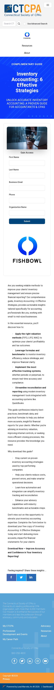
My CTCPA (8, 626)
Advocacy (46, 626)
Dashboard (47, 687)
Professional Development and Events (15, 633)
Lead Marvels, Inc (25, 687)
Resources (46, 631)
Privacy (6, 679)
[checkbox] (24, 23)
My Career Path (10, 639)
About (44, 636)
